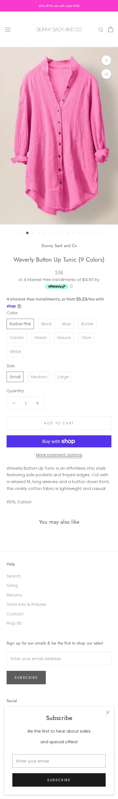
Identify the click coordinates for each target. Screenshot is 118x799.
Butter (87, 324)
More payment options (59, 455)
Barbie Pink (20, 324)
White (15, 351)
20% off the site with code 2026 (59, 6)
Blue (66, 324)
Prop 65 (14, 623)
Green (40, 337)
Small (15, 377)
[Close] (108, 712)
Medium (39, 377)
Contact (15, 614)
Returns (14, 595)
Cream (17, 337)
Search (14, 576)
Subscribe (59, 780)
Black (46, 324)
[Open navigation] (7, 29)
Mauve (64, 337)
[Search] (101, 29)
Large (63, 377)
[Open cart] (110, 29)
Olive (86, 337)
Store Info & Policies (26, 604)
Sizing (12, 585)
